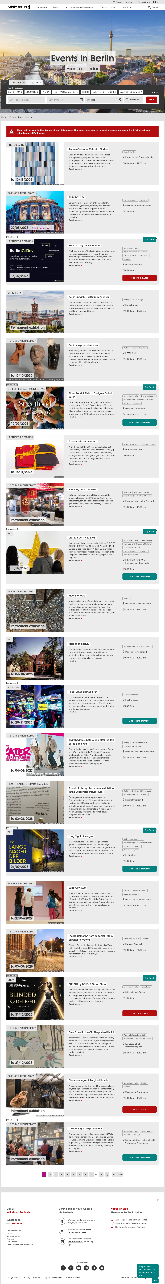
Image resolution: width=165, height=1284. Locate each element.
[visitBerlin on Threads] (70, 1267)
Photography (16, 144)
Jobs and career (13, 1236)
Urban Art (143, 551)
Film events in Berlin (131, 938)
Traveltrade (11, 1242)
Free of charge (129, 152)
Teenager (143, 200)
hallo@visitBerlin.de (18, 1212)
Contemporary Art (131, 555)
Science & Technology (21, 193)
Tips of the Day (18, 82)
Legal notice (14, 1277)
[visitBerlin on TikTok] (94, 1267)
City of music (142, 794)
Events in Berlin (82, 58)
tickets (82, 1232)
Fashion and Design (145, 399)
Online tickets (134, 99)
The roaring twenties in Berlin (135, 1035)
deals (88, 1229)
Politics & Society (130, 200)
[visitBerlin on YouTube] (78, 1267)
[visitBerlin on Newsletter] (101, 1267)
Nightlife (13, 687)
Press (9, 1233)
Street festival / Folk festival (26, 388)
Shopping (136, 403)
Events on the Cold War (133, 746)
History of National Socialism (135, 348)
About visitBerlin (13, 1230)
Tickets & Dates (139, 278)
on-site (84, 1223)
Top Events (36, 82)
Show (11, 979)
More (156, 92)
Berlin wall (127, 492)
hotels (71, 1232)
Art (10, 533)
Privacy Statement (32, 1277)
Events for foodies (148, 396)
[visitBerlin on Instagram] (86, 1267)
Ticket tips (144, 255)
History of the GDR (131, 444)
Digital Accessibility (53, 1277)
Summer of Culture (143, 544)
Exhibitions (15, 292)
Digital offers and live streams (135, 252)
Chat (155, 1280)
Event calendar (82, 68)
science (127, 259)
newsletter (17, 1223)
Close (156, 1266)
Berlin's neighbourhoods (141, 791)
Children (127, 890)
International (128, 544)
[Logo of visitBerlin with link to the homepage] (19, 7)
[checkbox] (15, 92)
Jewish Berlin (129, 1038)
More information (139, 422)
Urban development (131, 894)
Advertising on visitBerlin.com (19, 1244)
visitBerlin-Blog (119, 1208)
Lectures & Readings (20, 241)
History (126, 300)
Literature (145, 938)
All (5, 82)
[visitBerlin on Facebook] (63, 1267)
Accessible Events (131, 248)
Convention (11, 1239)
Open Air (127, 403)
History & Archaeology (22, 340)
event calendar (75, 1241)
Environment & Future (132, 547)
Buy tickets (139, 1109)
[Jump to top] (158, 1200)
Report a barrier (73, 1277)
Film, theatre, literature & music (28, 783)
